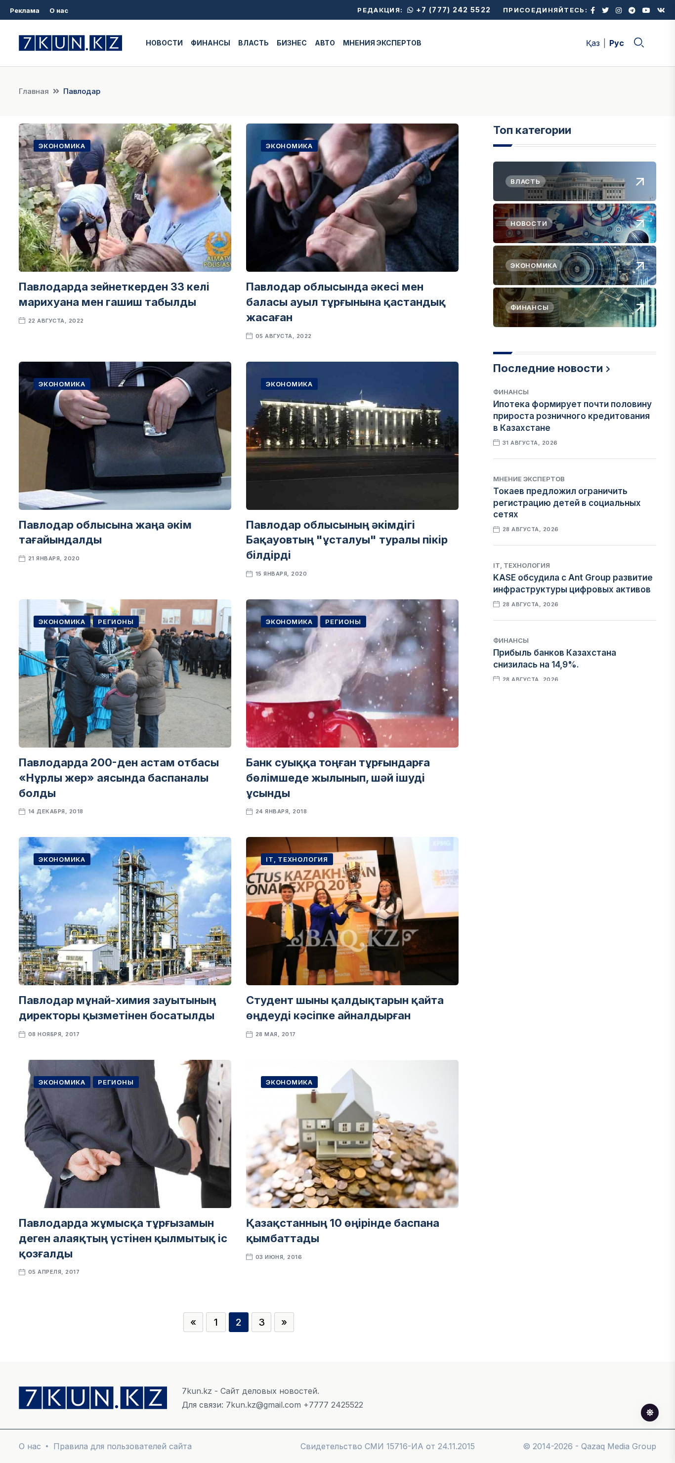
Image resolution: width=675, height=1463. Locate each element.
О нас (58, 10)
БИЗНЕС (292, 43)
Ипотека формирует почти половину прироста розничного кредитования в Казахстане (572, 416)
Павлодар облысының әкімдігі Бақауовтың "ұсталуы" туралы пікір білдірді (347, 540)
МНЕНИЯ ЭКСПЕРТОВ (382, 43)
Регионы (115, 622)
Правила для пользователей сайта (122, 1446)
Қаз (593, 43)
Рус (616, 43)
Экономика (62, 146)
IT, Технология (297, 859)
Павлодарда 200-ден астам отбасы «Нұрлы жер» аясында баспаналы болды (119, 777)
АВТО (325, 43)
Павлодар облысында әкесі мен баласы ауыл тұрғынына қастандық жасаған (346, 302)
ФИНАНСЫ (210, 43)
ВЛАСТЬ (253, 43)
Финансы (511, 392)
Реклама (25, 10)
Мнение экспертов (529, 479)
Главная (34, 91)
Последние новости (548, 368)
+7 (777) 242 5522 (452, 9)
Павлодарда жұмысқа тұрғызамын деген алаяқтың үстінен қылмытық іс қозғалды (123, 1238)
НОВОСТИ (164, 43)
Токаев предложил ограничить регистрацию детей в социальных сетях (567, 503)
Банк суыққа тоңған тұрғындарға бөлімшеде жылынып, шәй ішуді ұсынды (338, 777)
